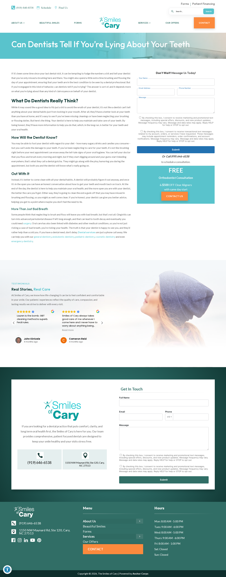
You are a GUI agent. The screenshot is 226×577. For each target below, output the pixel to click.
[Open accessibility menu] (7, 569)
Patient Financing (203, 4)
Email (122, 411)
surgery (27, 223)
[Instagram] (20, 540)
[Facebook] (13, 540)
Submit (176, 149)
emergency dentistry (22, 241)
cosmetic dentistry (105, 236)
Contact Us (174, 196)
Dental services (87, 232)
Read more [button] (68, 330)
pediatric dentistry (85, 236)
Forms (185, 4)
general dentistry (43, 236)
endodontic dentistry (63, 236)
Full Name (124, 397)
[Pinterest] (39, 540)
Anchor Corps (140, 573)
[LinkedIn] (26, 540)
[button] (102, 323)
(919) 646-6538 (180, 156)
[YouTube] (32, 540)
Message (124, 425)
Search (209, 11)
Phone (168, 414)
